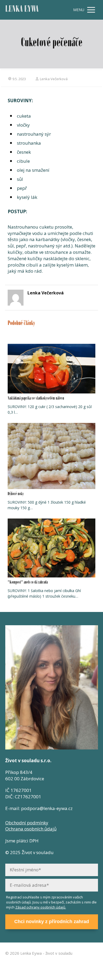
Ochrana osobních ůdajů (31, 829)
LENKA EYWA (22, 10)
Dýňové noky (16, 494)
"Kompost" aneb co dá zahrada (28, 582)
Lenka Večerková (54, 78)
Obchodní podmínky (26, 823)
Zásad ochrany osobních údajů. (40, 907)
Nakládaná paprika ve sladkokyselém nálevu (36, 398)
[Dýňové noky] (51, 456)
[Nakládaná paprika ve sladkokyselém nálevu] (51, 368)
